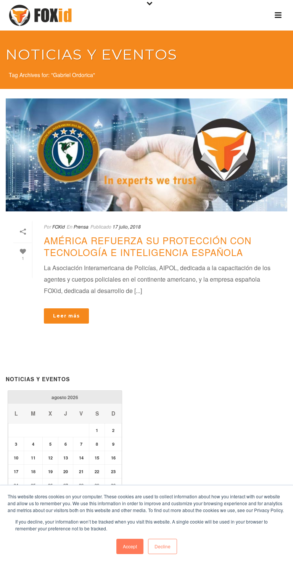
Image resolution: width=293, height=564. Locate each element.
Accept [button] (130, 546)
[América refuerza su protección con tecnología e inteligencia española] (146, 154)
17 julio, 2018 (127, 226)
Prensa (81, 226)
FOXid (58, 226)
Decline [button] (163, 546)
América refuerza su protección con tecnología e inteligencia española (147, 246)
